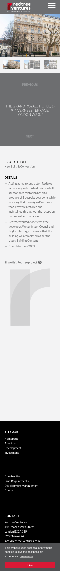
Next (53, 32)
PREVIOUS (30, 84)
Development (12, 448)
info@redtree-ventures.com (22, 541)
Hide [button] (30, 565)
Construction (12, 476)
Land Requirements (16, 481)
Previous (7, 32)
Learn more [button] (26, 556)
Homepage (11, 438)
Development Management (21, 485)
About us (10, 443)
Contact (9, 490)
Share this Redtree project (20, 262)
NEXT (30, 136)
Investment (11, 452)
